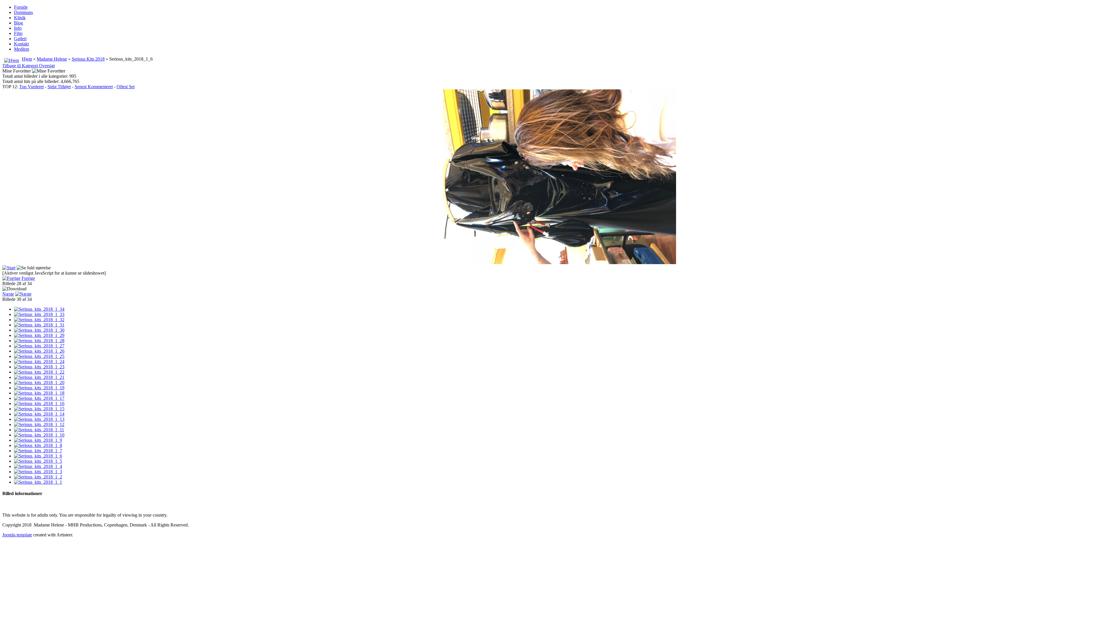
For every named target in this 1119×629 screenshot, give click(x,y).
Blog (18, 22)
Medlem (21, 49)
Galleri (20, 38)
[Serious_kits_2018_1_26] (39, 351)
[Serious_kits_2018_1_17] (39, 398)
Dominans (23, 12)
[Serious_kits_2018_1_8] (38, 445)
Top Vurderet (31, 86)
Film (18, 33)
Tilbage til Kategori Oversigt (28, 65)
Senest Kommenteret (94, 86)
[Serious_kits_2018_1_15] (39, 408)
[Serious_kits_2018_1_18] (39, 393)
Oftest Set (126, 86)
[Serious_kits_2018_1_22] (39, 372)
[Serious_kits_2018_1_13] (39, 419)
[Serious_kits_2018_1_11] (39, 429)
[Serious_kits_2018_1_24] (39, 361)
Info (18, 28)
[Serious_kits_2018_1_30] (39, 330)
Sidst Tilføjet (59, 86)
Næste (8, 293)
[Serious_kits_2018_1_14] (39, 413)
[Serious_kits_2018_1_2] (38, 476)
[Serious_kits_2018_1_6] (38, 455)
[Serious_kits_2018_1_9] (38, 440)
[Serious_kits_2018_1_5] (38, 461)
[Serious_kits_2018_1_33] (39, 314)
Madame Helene (52, 58)
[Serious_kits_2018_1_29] (39, 335)
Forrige (28, 278)
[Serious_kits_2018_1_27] (39, 345)
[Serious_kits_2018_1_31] (39, 324)
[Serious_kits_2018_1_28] (39, 340)
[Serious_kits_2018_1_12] (39, 424)
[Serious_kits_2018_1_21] (39, 377)
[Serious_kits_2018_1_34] (39, 309)
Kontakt (21, 43)
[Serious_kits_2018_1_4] (38, 466)
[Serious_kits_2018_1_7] (38, 450)
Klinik (20, 17)
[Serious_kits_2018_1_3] (38, 471)
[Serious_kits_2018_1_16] (39, 403)
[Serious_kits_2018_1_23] (39, 366)
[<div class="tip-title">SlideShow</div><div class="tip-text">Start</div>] (8, 267)
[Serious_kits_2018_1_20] (39, 382)
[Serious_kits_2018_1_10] (39, 434)
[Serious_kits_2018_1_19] (39, 387)
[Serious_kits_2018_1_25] (39, 356)
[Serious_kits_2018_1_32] (39, 319)
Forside (21, 7)
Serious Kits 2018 (88, 58)
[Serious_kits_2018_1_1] (38, 482)
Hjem (27, 58)
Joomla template (17, 534)
